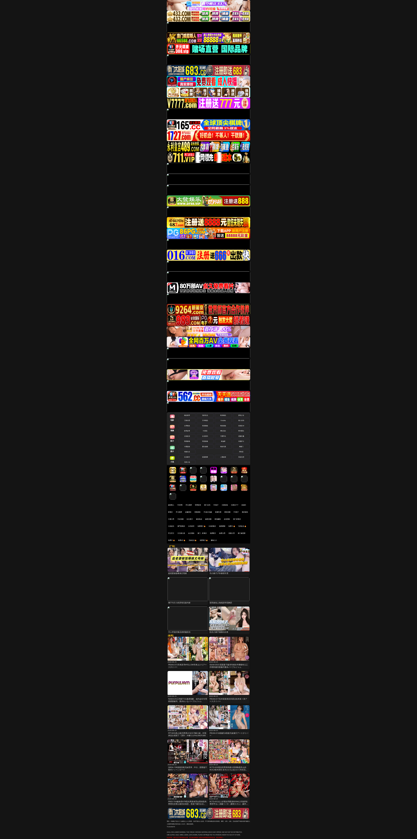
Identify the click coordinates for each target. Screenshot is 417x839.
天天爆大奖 (181, 533)
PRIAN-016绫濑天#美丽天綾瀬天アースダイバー (229, 734)
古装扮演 (187, 436)
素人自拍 (241, 420)
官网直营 (198, 505)
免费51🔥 (231, 526)
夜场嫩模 (218, 519)
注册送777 (234, 505)
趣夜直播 (208, 519)
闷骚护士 (241, 441)
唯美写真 (223, 447)
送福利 (243, 505)
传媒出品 (187, 452)
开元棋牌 (189, 505)
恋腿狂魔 (241, 436)
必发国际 (227, 519)
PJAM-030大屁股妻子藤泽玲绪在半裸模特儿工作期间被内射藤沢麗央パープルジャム (229, 665)
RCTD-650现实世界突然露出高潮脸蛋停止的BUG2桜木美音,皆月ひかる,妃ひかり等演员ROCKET (228, 769)
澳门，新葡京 (202, 533)
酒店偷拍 (245, 512)
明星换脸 (205, 441)
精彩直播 (227, 512)
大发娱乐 (171, 526)
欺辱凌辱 (187, 431)
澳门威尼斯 (242, 533)
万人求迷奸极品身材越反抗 (179, 632)
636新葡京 (212, 526)
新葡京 (170, 512)
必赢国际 (188, 512)
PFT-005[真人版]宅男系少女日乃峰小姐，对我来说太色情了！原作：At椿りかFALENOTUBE (187, 734)
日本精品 (205, 420)
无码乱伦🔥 (242, 526)
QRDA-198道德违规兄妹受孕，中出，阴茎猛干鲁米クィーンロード (187, 768)
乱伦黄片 (190, 519)
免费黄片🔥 (204, 540)
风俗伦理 (241, 457)
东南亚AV (241, 426)
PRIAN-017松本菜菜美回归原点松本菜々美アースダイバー (228, 700)
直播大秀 (231, 533)
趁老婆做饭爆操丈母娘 (177, 573)
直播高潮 (218, 512)
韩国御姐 (205, 426)
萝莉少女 (241, 415)
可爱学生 (223, 436)
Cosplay (223, 420)
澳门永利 (207, 505)
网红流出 (223, 431)
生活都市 (187, 457)
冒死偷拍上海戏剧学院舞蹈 (221, 602)
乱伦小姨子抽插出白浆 (219, 632)
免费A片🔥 (181, 540)
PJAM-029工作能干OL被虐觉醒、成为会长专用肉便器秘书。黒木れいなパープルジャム (187, 700)
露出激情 (205, 447)
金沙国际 (191, 533)
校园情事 (205, 457)
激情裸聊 (222, 526)
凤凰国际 (197, 512)
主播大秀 (171, 519)
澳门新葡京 (237, 519)
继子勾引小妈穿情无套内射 (179, 602)
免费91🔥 (171, 540)
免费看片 (213, 533)
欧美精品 (223, 415)
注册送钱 (225, 505)
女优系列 (205, 436)
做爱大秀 (222, 533)
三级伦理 (187, 420)
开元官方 (171, 533)
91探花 (205, 431)
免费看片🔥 (202, 526)
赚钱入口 (214, 540)
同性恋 (241, 452)
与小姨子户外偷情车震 (219, 573)
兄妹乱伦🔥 (193, 540)
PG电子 (216, 505)
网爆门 (241, 447)
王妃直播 (180, 519)
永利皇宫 (191, 526)
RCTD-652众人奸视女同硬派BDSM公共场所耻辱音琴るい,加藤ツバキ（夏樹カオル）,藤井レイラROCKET (229, 804)
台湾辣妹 (187, 426)
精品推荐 (187, 415)
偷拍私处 (199, 519)
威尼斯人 (171, 505)
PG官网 (180, 505)
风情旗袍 (187, 441)
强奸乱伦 (205, 415)
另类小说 (187, 462)
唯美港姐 (223, 426)
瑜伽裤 (223, 441)
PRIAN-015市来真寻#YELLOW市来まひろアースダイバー (187, 665)
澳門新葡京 (181, 526)
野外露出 (241, 431)
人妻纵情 (223, 457)
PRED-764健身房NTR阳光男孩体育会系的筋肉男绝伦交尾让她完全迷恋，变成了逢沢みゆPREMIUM (187, 804)
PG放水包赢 (208, 512)
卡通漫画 (187, 447)
